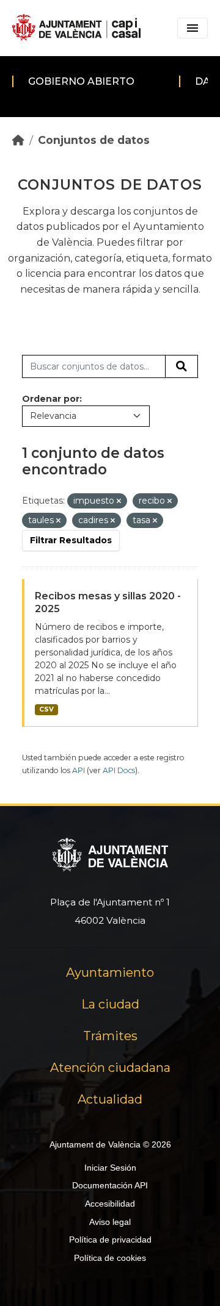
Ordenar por (50, 398)
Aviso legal (110, 1222)
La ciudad (110, 1004)
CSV (46, 709)
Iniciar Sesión (110, 1167)
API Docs (119, 770)
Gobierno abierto (81, 81)
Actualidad (110, 1099)
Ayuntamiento (110, 972)
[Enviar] (181, 366)
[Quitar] (119, 501)
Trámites (110, 1036)
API (78, 770)
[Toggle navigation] (192, 28)
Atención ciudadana (110, 1067)
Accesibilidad (110, 1203)
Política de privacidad (110, 1239)
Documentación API (110, 1185)
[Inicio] (18, 140)
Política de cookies (110, 1258)
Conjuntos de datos (94, 140)
